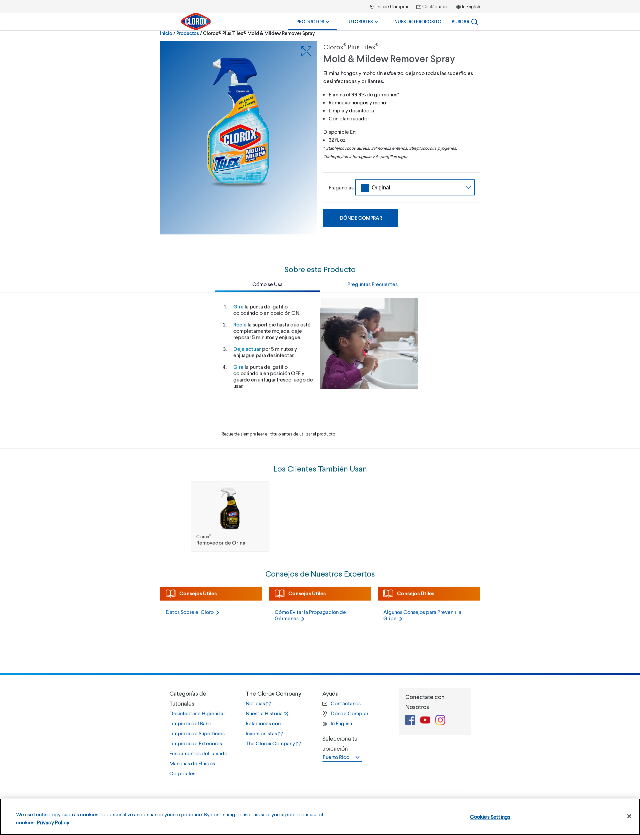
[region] (320, 816)
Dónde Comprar (391, 6)
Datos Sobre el (190, 612)
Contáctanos (434, 6)
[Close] (629, 816)
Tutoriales (360, 21)
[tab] (200, 733)
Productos (310, 21)
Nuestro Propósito (417, 21)
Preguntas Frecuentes (372, 284)
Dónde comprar (361, 218)
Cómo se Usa (267, 284)
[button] (200, 698)
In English (471, 6)
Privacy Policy (53, 822)
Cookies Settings (490, 816)
